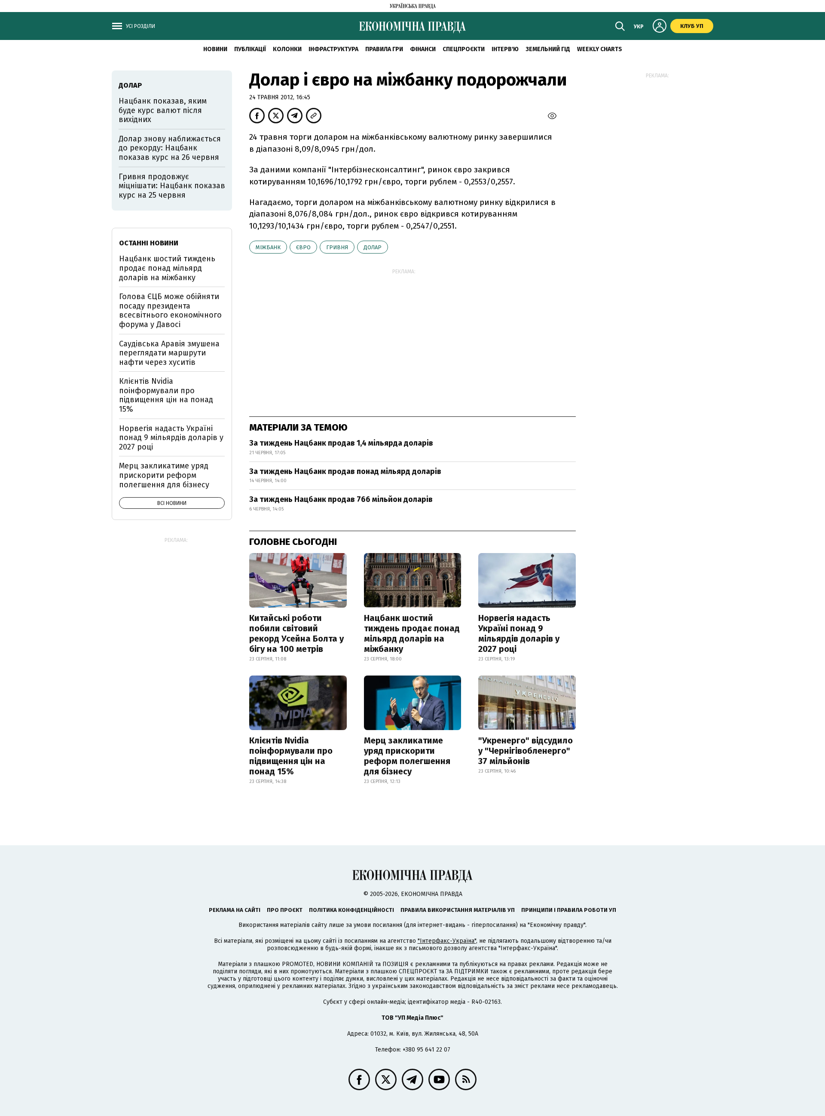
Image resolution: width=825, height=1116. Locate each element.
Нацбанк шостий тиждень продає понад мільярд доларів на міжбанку (412, 633)
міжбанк (268, 247)
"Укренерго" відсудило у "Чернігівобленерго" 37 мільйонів (525, 750)
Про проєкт (284, 910)
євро (303, 247)
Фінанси (423, 49)
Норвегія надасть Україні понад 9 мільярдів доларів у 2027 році (518, 633)
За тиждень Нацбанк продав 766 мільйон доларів (341, 499)
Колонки (287, 49)
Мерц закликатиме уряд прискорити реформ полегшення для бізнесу (407, 756)
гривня (337, 247)
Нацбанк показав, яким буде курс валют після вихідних (163, 110)
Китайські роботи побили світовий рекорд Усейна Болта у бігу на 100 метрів (296, 633)
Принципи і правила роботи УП (568, 910)
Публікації (250, 49)
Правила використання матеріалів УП (457, 910)
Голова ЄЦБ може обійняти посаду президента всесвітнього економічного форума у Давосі (170, 310)
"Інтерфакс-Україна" (447, 941)
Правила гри (384, 49)
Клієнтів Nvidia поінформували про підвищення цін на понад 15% (291, 756)
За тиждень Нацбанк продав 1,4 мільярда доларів (341, 443)
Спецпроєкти (464, 49)
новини (215, 49)
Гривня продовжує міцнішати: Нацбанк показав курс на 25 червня (172, 186)
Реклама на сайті (234, 910)
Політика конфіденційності (351, 910)
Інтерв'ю (505, 49)
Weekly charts (599, 49)
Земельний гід (548, 49)
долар (373, 247)
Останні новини (148, 243)
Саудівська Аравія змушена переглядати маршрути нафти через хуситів (169, 353)
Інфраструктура (333, 49)
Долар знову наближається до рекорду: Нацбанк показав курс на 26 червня (170, 148)
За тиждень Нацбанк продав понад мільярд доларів (345, 471)
